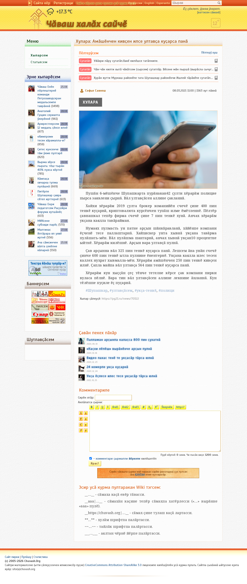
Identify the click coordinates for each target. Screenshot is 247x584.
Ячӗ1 (115, 407)
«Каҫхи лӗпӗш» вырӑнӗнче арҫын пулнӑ (119, 349)
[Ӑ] (80, 414)
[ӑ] (85, 414)
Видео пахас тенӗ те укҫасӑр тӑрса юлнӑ (120, 358)
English (149, 3)
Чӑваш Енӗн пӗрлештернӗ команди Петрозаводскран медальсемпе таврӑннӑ (49, 96)
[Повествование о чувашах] (39, 296)
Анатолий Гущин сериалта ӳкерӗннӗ (48, 115)
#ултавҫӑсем (121, 290)
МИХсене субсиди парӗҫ (47, 223)
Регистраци (63, 3)
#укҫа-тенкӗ (145, 290)
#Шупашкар (97, 290)
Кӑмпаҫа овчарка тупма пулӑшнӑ (47, 182)
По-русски (135, 3)
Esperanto (163, 3)
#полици (166, 290)
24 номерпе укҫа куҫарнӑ (107, 367)
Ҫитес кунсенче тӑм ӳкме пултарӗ (49, 151)
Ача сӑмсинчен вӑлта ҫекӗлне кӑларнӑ (47, 246)
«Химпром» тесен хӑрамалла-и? (51, 138)
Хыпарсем (39, 55)
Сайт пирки (12, 557)
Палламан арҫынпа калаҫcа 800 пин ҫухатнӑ (124, 339)
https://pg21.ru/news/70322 (120, 299)
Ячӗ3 (135, 407)
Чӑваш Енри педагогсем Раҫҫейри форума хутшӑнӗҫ (52, 208)
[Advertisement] (148, 313)
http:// (180, 407)
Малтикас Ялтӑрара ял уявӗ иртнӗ (49, 233)
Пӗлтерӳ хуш (209, 52)
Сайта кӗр (42, 3)
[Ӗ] (80, 420)
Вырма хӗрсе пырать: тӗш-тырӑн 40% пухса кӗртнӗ (50, 166)
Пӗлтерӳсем (88, 53)
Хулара (90, 102)
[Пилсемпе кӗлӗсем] (39, 309)
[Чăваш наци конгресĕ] (56, 309)
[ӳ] (85, 431)
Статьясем (39, 62)
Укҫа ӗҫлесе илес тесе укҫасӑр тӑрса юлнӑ (122, 376)
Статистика (41, 557)
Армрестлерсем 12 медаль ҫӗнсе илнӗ (52, 126)
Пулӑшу (26, 557)
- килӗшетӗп (124, 459)
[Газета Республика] (39, 323)
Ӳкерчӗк (167, 407)
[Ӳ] (80, 431)
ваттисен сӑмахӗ (209, 12)
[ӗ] (85, 420)
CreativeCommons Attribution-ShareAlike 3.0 (113, 565)
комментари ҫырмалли (118, 459)
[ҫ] (85, 426)
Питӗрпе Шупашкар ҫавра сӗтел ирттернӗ (49, 195)
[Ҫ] (80, 426)
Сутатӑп (85, 61)
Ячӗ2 (125, 407)
